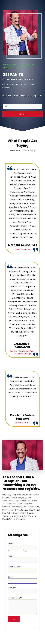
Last (25, 551)
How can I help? (15, 598)
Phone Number (14, 566)
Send (14, 619)
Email (11, 556)
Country (12, 587)
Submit (22, 114)
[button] (5, 455)
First (9, 551)
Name (11, 543)
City (10, 577)
